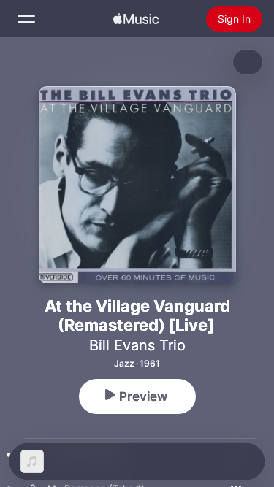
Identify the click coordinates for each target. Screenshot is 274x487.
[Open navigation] (26, 19)
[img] (136, 19)
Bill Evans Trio (137, 345)
